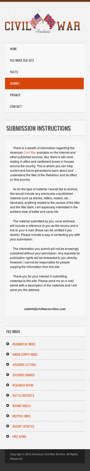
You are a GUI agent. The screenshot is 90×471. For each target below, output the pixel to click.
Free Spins (19, 436)
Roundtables (21, 406)
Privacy (15, 95)
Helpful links (21, 416)
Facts (14, 72)
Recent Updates (23, 426)
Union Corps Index (25, 354)
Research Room (22, 385)
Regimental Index (23, 344)
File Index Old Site (22, 60)
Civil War (30, 152)
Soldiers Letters (24, 364)
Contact (16, 106)
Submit (15, 83)
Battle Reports (23, 395)
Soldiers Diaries (23, 375)
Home (13, 49)
